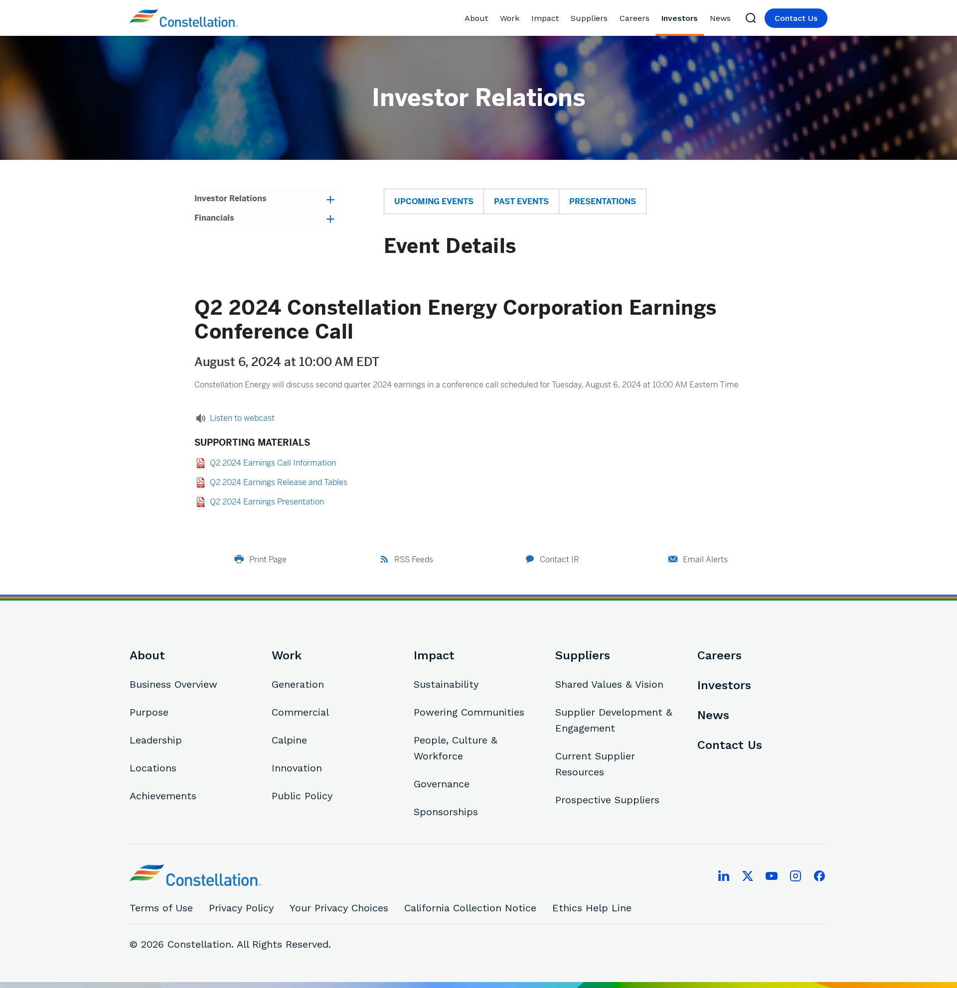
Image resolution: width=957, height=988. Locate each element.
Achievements (163, 796)
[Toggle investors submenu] (701, 18)
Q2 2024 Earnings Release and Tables (278, 482)
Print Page (268, 559)
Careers (634, 18)
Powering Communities (469, 712)
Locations (153, 768)
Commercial (300, 712)
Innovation (297, 768)
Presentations (602, 201)
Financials (214, 218)
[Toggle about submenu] (491, 18)
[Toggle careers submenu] (653, 18)
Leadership (156, 740)
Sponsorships (446, 812)
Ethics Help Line (592, 908)
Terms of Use (161, 908)
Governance (442, 784)
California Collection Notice (470, 908)
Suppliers (589, 18)
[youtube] (772, 876)
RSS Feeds (413, 559)
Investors (679, 18)
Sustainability (446, 684)
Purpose (149, 712)
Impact (545, 18)
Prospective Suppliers (607, 800)
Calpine (289, 740)
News (720, 18)
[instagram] (795, 876)
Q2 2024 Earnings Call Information (273, 463)
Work (509, 18)
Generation (298, 684)
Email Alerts (705, 559)
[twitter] (748, 876)
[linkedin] (724, 876)
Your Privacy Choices (339, 908)
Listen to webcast (242, 418)
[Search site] (751, 18)
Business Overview (173, 684)
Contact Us (796, 18)
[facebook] (819, 876)
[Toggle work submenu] (523, 18)
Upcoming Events (434, 201)
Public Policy (302, 796)
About (476, 18)
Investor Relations (230, 198)
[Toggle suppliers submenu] (611, 18)
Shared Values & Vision (609, 684)
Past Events (521, 201)
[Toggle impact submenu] (562, 18)
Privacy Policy (241, 908)
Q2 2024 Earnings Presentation (267, 501)
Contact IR (559, 559)
